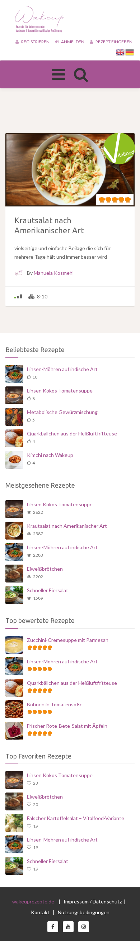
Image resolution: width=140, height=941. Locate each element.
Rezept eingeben (113, 41)
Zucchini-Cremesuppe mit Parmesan (67, 640)
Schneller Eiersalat (47, 590)
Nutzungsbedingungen (83, 912)
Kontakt (41, 912)
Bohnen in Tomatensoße (55, 704)
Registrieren (35, 41)
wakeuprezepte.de (33, 901)
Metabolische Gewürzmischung (62, 412)
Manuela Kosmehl (54, 273)
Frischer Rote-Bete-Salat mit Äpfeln (67, 726)
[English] (120, 52)
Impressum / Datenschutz (93, 901)
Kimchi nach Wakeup (50, 455)
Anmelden (72, 41)
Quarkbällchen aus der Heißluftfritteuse (72, 433)
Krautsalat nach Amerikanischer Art (67, 526)
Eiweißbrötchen (45, 569)
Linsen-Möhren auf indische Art (62, 369)
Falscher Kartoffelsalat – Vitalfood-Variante (75, 818)
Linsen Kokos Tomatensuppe (60, 390)
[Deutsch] (130, 52)
